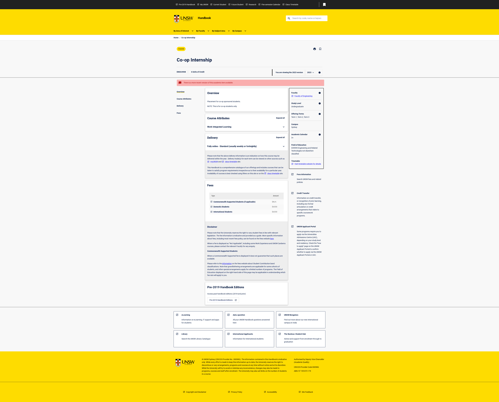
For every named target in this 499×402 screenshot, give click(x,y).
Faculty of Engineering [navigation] (303, 96)
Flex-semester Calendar (270, 5)
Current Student (219, 5)
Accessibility (272, 392)
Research (252, 5)
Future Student (237, 5)
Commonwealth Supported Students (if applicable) (234, 202)
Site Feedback (307, 392)
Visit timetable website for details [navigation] (307, 164)
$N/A (274, 202)
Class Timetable (291, 5)
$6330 (274, 207)
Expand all (280, 118)
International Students (223, 212)
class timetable (231, 162)
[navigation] (223, 300)
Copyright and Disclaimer (196, 392)
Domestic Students (221, 207)
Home (176, 38)
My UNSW (204, 5)
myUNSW (214, 162)
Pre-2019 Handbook (187, 5)
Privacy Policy (236, 392)
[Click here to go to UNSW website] (183, 19)
